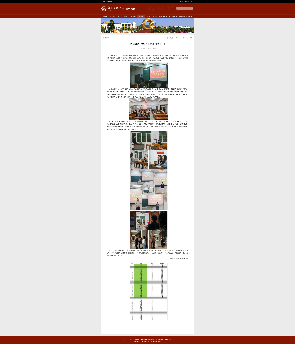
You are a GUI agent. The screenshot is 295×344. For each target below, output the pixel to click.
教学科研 (133, 16)
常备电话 (182, 1)
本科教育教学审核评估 (185, 16)
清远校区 (187, 1)
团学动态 (185, 38)
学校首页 (105, 16)
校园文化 (174, 16)
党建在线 (126, 16)
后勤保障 (148, 16)
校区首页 (119, 16)
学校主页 (192, 1)
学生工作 (141, 16)
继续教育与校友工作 (164, 16)
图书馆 (155, 16)
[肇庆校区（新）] (118, 10)
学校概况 (112, 16)
